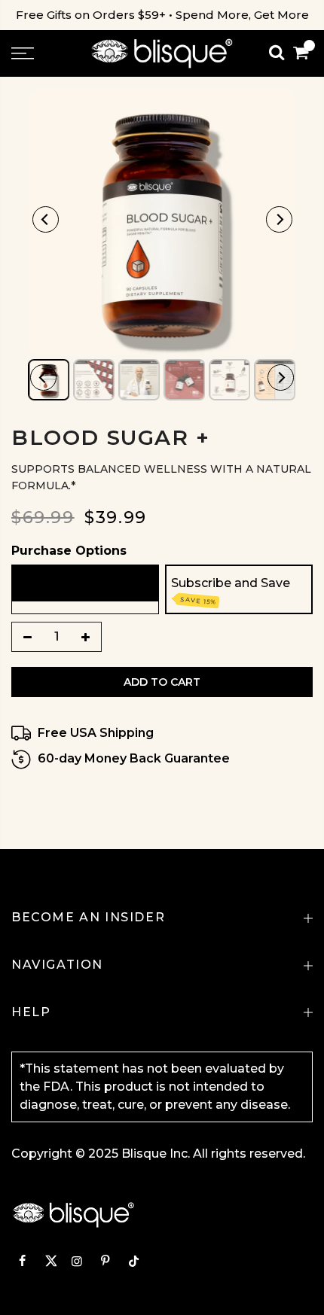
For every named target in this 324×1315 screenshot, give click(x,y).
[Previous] (45, 219)
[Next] (279, 219)
